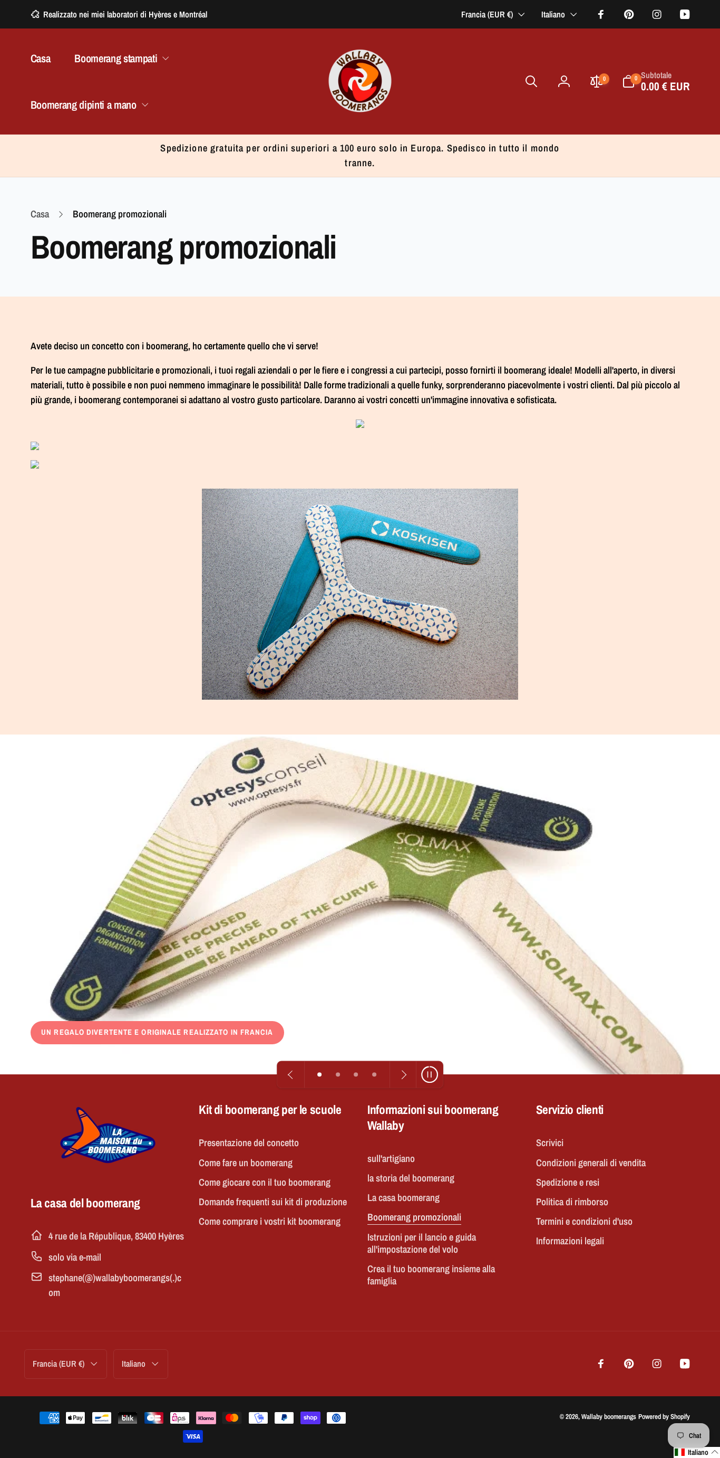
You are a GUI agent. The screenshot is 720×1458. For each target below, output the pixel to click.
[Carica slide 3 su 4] (356, 1074)
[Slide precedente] (290, 1074)
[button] (119, 58)
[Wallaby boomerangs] (107, 1169)
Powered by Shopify (664, 1416)
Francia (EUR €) (487, 14)
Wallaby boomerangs (608, 1416)
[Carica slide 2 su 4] (338, 1074)
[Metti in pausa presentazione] (429, 1074)
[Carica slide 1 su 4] (319, 1074)
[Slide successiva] (403, 1074)
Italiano (553, 14)
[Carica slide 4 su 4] (374, 1074)
